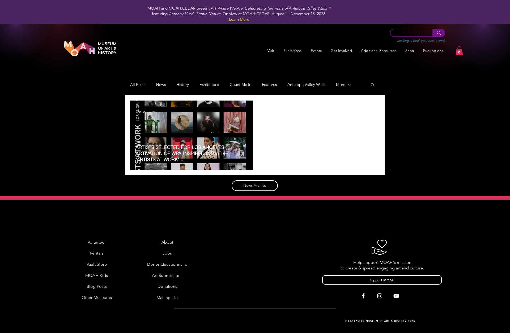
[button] (292, 50)
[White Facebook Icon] (363, 296)
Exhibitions (209, 84)
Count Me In (240, 84)
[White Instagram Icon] (379, 296)
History (182, 84)
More (340, 84)
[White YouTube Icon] (396, 296)
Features (269, 84)
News (161, 84)
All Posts (137, 84)
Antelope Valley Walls (306, 84)
